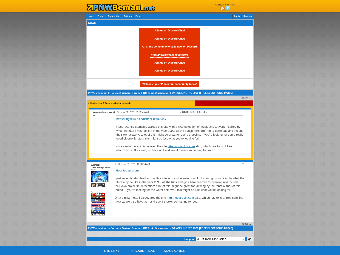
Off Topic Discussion (156, 92)
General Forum (131, 92)
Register (247, 16)
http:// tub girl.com (127, 170)
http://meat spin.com (180, 197)
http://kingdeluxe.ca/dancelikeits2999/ (141, 119)
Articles (128, 16)
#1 (243, 164)
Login (237, 16)
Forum (101, 16)
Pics (137, 16)
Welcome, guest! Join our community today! (169, 83)
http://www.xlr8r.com (181, 146)
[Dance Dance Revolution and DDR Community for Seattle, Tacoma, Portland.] (121, 10)
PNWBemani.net (97, 92)
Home (91, 16)
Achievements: (97, 192)
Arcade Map (114, 16)
